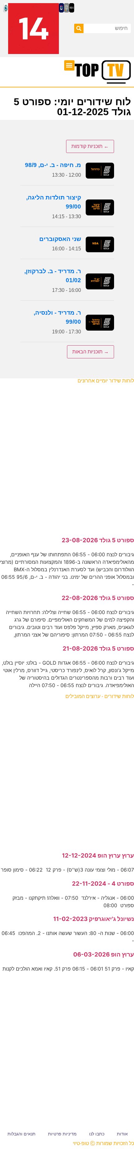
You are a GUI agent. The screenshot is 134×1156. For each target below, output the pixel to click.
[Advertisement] (67, 457)
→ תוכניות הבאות (90, 351)
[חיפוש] (79, 28)
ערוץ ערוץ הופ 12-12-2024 (98, 855)
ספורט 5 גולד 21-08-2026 (98, 648)
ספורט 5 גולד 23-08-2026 (98, 540)
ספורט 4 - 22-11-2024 (103, 883)
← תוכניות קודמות (90, 146)
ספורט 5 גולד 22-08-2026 (98, 598)
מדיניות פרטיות (62, 1133)
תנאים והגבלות (21, 1133)
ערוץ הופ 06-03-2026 (103, 954)
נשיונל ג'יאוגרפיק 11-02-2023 (93, 918)
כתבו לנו (96, 1133)
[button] (69, 65)
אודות (122, 1133)
